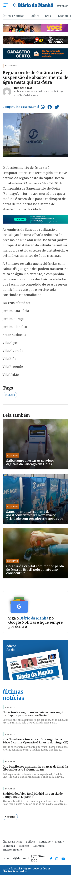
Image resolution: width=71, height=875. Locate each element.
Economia (64, 16)
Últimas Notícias (13, 16)
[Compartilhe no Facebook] (49, 107)
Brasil (49, 16)
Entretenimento (12, 849)
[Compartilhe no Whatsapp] (43, 107)
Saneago (10, 395)
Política (34, 16)
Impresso (62, 6)
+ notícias (10, 816)
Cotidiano (45, 841)
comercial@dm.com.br (17, 858)
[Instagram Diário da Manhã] (56, 858)
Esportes (24, 845)
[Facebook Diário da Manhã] (51, 858)
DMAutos (38, 845)
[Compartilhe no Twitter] (57, 107)
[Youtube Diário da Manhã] (63, 858)
